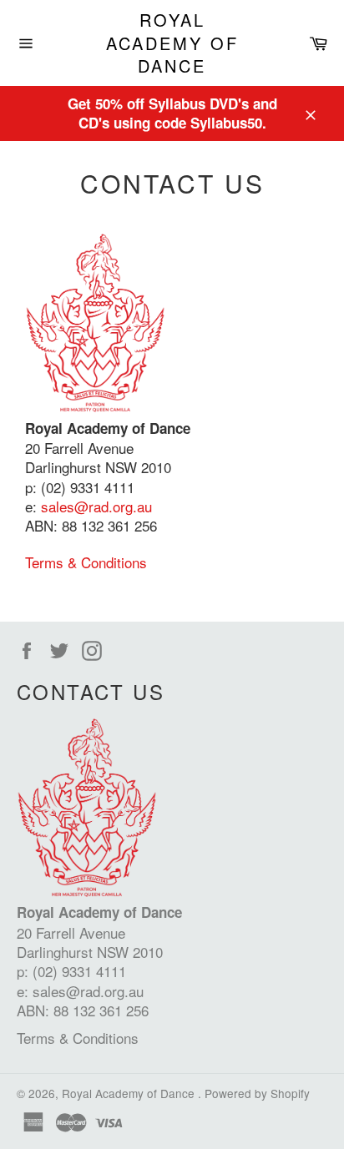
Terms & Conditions (86, 562)
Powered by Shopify (257, 1093)
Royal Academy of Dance (172, 43)
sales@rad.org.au (96, 506)
